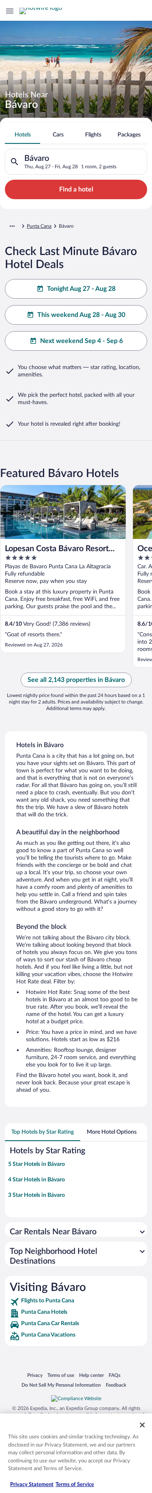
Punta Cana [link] (39, 226)
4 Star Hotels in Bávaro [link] (36, 1180)
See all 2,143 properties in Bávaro (76, 680)
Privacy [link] (35, 1375)
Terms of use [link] (60, 1375)
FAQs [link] (114, 1375)
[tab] (22, 135)
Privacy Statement (32, 1484)
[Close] (142, 1425)
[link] (76, 1302)
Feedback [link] (116, 1384)
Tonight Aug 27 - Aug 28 (81, 289)
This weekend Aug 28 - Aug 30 (81, 315)
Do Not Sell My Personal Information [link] (61, 1384)
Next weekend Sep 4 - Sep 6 (81, 341)
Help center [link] (91, 1375)
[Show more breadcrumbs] (12, 226)
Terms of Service (75, 1484)
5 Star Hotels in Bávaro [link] (36, 1164)
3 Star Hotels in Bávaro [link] (36, 1195)
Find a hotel (76, 189)
